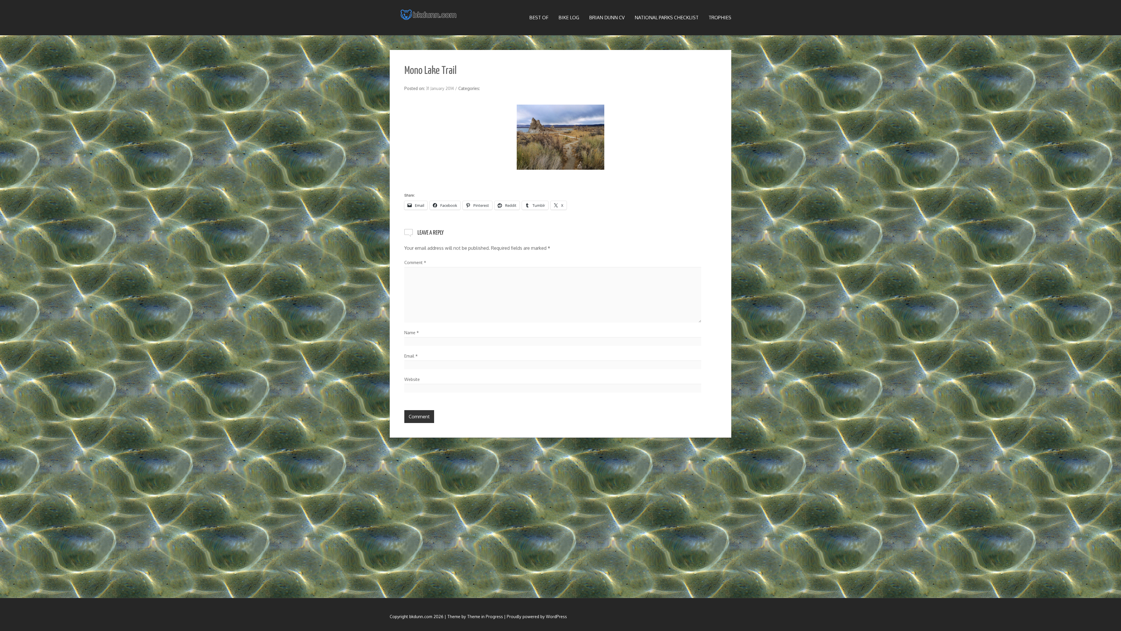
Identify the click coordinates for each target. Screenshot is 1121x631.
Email (411, 355)
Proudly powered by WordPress (537, 616)
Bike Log (568, 17)
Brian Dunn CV (607, 17)
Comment (415, 262)
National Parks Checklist (667, 17)
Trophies (720, 17)
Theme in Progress (485, 616)
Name (411, 332)
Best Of (539, 17)
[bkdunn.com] (429, 14)
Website (412, 379)
